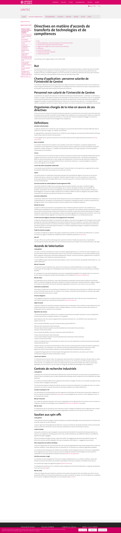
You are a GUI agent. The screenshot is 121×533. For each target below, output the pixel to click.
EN (99, 6)
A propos (24, 16)
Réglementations (25, 21)
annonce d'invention (70, 300)
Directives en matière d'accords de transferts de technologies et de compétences (26, 31)
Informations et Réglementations (36, 16)
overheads (60, 394)
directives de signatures (82, 275)
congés (47, 468)
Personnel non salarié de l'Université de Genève (50, 44)
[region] (60, 530)
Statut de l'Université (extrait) (25, 69)
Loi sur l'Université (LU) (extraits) (25, 42)
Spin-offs (83, 16)
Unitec (25, 9)
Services (90, 2)
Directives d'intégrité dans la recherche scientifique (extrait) (26, 36)
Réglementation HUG (26, 76)
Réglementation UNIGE (26, 25)
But (38, 41)
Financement (60, 16)
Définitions (40, 48)
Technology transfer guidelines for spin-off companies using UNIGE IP (26, 73)
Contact (89, 16)
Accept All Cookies (102, 530)
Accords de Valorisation (43, 50)
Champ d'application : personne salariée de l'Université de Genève (55, 43)
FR (97, 6)
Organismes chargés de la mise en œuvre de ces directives (53, 46)
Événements (68, 16)
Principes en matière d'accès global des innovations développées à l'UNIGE (26, 64)
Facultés (63, 2)
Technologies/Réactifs (50, 16)
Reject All (92, 530)
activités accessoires (65, 463)
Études (71, 2)
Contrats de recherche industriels (46, 52)
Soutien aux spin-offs (43, 54)
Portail (91, 6)
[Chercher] (94, 6)
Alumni (97, 2)
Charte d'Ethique (24, 39)
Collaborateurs (80, 2)
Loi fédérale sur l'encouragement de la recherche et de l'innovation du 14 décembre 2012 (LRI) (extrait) (25, 48)
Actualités (76, 16)
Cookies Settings (82, 530)
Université (55, 2)
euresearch (82, 234)
